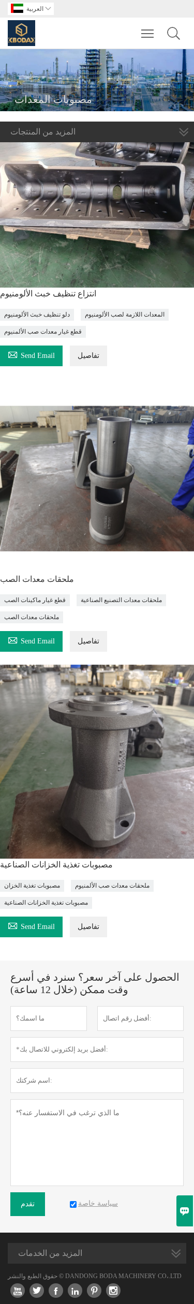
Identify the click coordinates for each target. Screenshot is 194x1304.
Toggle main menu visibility (147, 33)
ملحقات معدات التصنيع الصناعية (121, 600)
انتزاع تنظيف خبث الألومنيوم (48, 293)
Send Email (31, 354)
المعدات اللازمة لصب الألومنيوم (125, 314)
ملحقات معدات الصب (37, 579)
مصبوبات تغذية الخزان (32, 885)
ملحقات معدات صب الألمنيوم (112, 885)
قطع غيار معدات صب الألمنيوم (43, 331)
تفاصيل (88, 355)
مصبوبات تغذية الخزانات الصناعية (56, 864)
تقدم (28, 1204)
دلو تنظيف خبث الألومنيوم (37, 314)
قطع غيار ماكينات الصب (35, 600)
